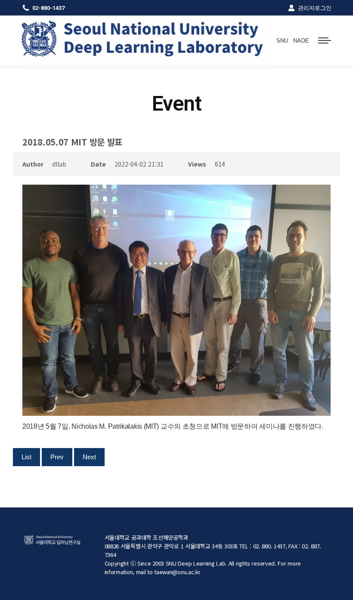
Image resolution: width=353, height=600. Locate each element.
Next (89, 457)
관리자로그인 (314, 8)
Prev (57, 457)
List (26, 457)
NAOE (301, 40)
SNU (282, 40)
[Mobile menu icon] (324, 40)
